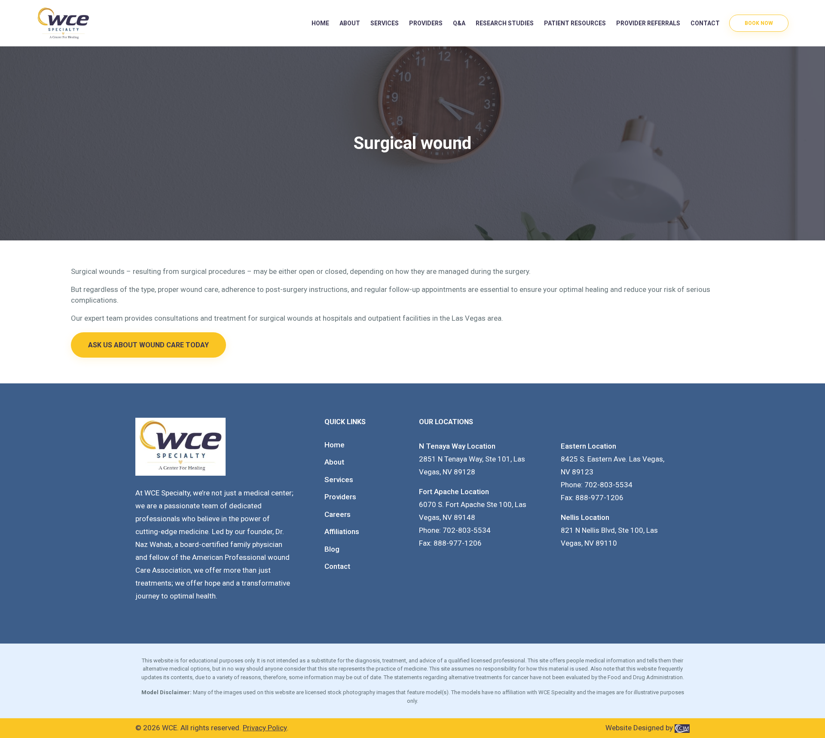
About (349, 23)
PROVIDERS (426, 23)
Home (320, 23)
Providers (340, 496)
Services (384, 23)
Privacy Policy (265, 727)
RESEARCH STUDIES (505, 23)
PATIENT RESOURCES (575, 23)
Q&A (459, 23)
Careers (337, 514)
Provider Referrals (648, 23)
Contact (705, 23)
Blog (331, 549)
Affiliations (341, 531)
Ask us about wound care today (148, 345)
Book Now (759, 23)
